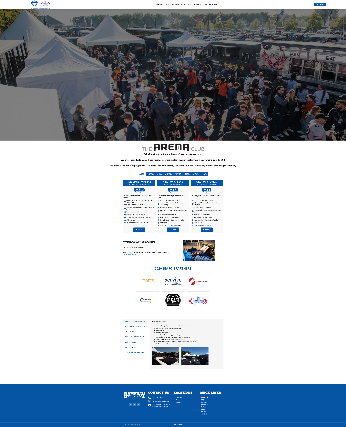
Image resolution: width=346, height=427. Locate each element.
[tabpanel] (186, 344)
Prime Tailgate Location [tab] (134, 337)
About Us (204, 402)
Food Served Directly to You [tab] (136, 326)
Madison (178, 402)
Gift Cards (204, 414)
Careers (203, 412)
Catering (197, 4)
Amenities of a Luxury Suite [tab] (135, 321)
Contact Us (204, 404)
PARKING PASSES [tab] (131, 347)
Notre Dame (179, 400)
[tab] (142, 174)
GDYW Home (205, 397)
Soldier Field (179, 397)
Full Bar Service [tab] (131, 331)
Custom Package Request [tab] (135, 352)
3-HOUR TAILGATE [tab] (131, 342)
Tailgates (160, 4)
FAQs (203, 400)
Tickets (187, 4)
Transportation (174, 4)
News (203, 409)
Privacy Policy (178, 424)
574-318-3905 (130, 254)
